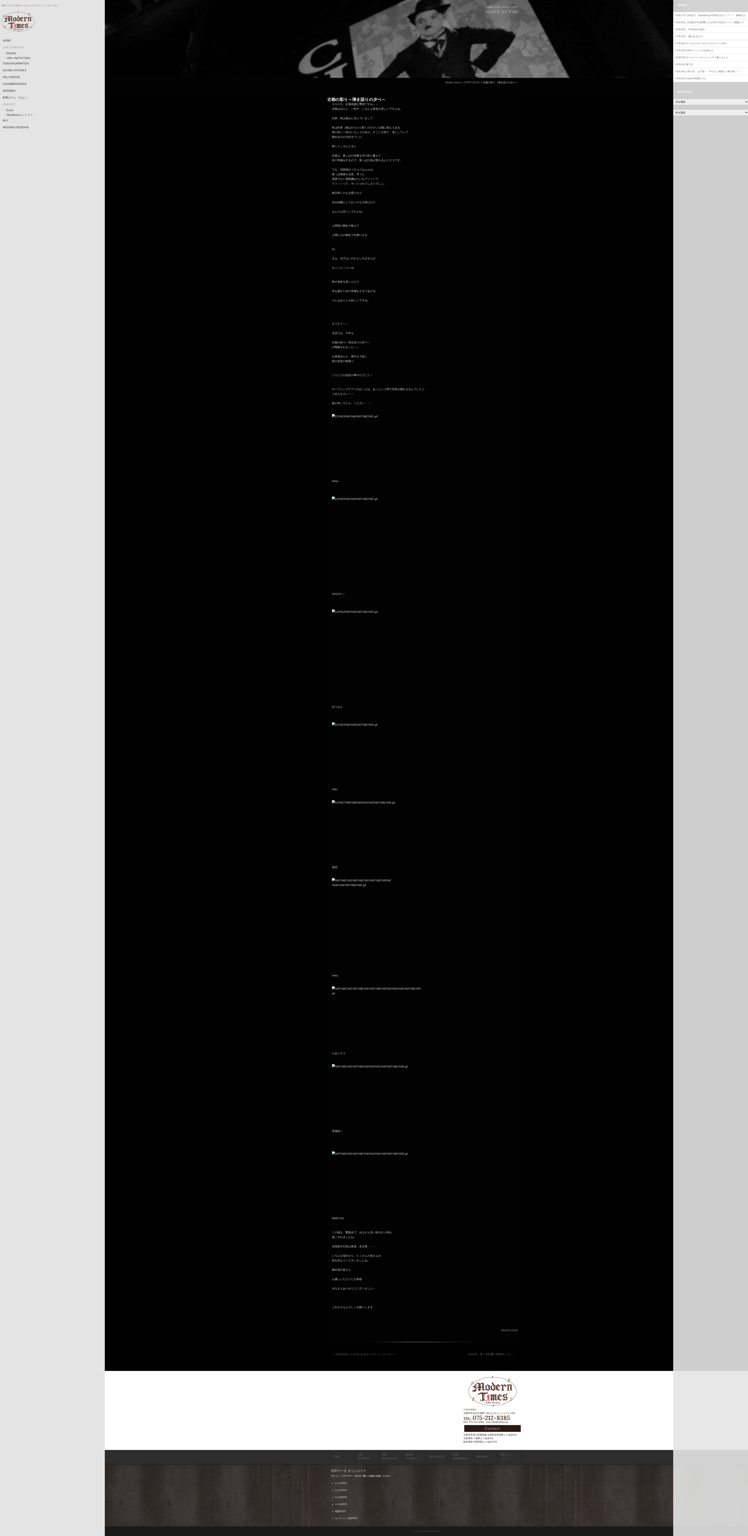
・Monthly (10, 53)
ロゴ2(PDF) (341, 1490)
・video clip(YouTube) (17, 57)
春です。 (686, 64)
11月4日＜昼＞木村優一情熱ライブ (490, 1354)
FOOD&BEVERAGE (15, 83)
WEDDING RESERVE (16, 127)
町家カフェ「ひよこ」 (16, 97)
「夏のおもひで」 (690, 36)
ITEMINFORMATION (389, 1456)
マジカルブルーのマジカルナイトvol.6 (701, 43)
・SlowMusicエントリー (18, 114)
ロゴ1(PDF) (341, 1483)
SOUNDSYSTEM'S (410, 1456)
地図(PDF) (340, 1511)
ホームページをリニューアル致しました (702, 57)
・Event (8, 110)
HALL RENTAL (11, 77)
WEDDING (9, 90)
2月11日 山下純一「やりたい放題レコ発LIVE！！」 (709, 71)
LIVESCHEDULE (363, 1456)
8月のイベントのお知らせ (694, 50)
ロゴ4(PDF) (341, 1504)
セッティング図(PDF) (346, 1518)
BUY (5, 120)
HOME (7, 40)
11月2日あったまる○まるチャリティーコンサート (364, 1354)
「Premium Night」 (691, 29)
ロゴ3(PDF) (341, 1497)
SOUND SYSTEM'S (14, 70)
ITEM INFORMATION (16, 63)
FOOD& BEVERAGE (460, 1456)
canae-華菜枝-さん (691, 78)
